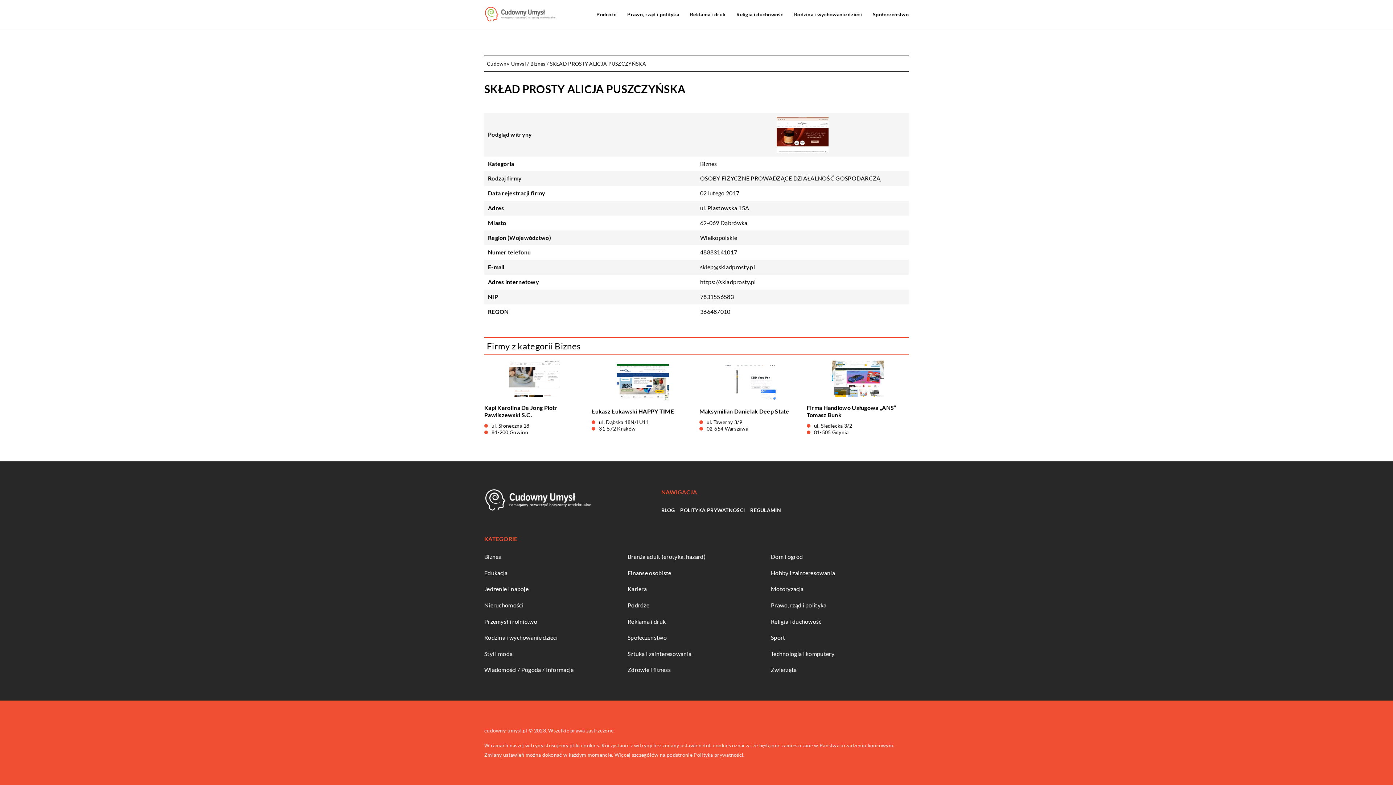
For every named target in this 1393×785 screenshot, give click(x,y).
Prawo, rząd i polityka (653, 14)
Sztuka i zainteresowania (659, 653)
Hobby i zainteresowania (803, 572)
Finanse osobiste (649, 572)
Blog (668, 510)
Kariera (637, 588)
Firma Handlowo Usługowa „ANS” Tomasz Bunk (851, 411)
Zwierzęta (784, 669)
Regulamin (765, 510)
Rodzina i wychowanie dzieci (828, 14)
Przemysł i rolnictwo (510, 621)
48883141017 (718, 252)
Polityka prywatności (712, 510)
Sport (778, 637)
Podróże (606, 14)
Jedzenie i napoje (506, 588)
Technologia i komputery (802, 653)
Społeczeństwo (891, 14)
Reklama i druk (708, 14)
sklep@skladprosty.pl (727, 266)
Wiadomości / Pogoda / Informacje (529, 669)
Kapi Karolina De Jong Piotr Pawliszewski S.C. (521, 411)
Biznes (708, 163)
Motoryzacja (787, 588)
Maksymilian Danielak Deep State (744, 411)
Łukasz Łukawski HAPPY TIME (633, 411)
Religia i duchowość (759, 14)
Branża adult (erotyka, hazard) (667, 556)
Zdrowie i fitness (649, 669)
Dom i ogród (787, 556)
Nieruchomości (503, 605)
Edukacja (496, 572)
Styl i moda (498, 653)
